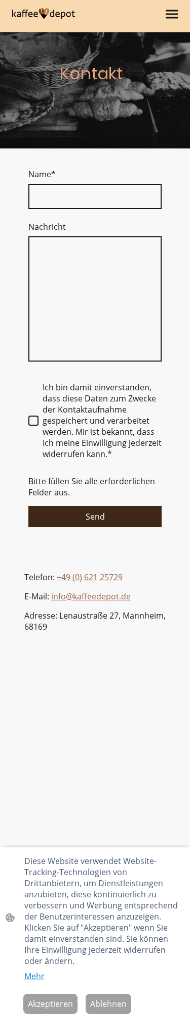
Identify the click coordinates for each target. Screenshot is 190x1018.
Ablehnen (108, 1003)
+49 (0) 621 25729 (90, 577)
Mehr (34, 976)
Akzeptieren (50, 1003)
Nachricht (47, 226)
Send (95, 516)
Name (42, 174)
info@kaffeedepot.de (91, 596)
